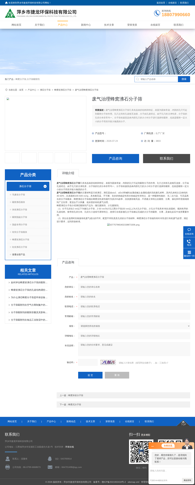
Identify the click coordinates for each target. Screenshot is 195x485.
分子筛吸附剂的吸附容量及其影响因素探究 (29, 312)
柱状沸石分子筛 (19, 247)
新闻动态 (71, 421)
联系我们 (184, 3)
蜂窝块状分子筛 (75, 395)
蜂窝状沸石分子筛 (62, 90)
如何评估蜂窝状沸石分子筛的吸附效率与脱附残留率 (29, 282)
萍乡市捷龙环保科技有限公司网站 (33, 3)
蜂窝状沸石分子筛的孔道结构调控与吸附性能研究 (29, 290)
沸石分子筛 (45, 90)
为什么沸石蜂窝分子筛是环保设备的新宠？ (29, 297)
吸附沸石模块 (18, 202)
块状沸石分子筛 (19, 209)
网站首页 (16, 25)
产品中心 (63, 25)
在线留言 (172, 3)
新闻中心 (86, 25)
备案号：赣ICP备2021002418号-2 (109, 482)
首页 (21, 90)
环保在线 (69, 447)
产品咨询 (115, 158)
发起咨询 (187, 480)
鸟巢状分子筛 (18, 194)
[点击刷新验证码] (108, 362)
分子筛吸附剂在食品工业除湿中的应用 (29, 319)
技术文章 (109, 25)
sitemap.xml (133, 482)
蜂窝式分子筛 (74, 404)
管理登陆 (145, 482)
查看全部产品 (18, 254)
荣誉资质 (132, 25)
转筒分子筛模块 (19, 232)
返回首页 (161, 3)
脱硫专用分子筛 (19, 224)
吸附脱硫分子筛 (19, 217)
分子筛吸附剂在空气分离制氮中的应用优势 (29, 305)
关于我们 (39, 25)
